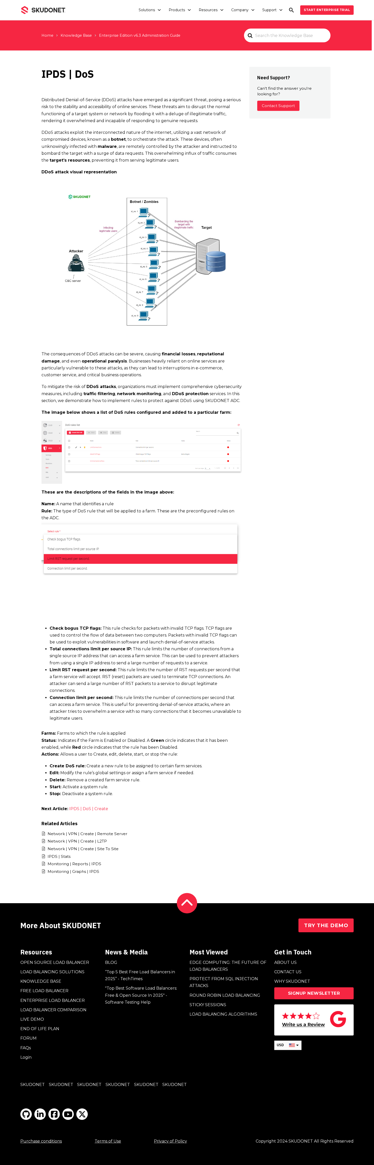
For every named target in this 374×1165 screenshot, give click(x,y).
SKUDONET (32, 1084)
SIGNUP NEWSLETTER (314, 993)
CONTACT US (287, 971)
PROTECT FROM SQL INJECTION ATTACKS (224, 982)
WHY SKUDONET (292, 981)
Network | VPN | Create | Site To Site (83, 848)
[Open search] (291, 10)
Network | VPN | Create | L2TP (77, 841)
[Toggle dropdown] (159, 10)
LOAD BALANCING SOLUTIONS (52, 971)
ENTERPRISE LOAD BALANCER (52, 1000)
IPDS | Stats (59, 856)
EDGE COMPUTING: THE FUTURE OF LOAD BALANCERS (228, 966)
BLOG (111, 962)
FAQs (25, 1047)
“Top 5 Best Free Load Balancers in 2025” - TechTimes (140, 975)
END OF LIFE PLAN (39, 1028)
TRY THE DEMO (326, 925)
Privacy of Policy (170, 1141)
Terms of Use (108, 1141)
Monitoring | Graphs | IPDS (73, 871)
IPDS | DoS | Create (88, 808)
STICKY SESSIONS (208, 1004)
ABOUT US (285, 962)
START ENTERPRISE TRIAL (327, 10)
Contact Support (278, 105)
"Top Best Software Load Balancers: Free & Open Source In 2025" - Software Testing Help (141, 995)
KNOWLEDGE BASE (40, 981)
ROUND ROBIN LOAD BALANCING (225, 995)
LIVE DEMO (32, 1019)
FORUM (28, 1038)
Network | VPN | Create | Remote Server (87, 833)
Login (26, 1057)
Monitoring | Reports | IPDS (74, 863)
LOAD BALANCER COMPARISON (53, 1009)
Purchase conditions (41, 1141)
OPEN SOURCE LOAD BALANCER (54, 962)
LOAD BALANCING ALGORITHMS (223, 1014)
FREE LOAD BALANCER (44, 990)
